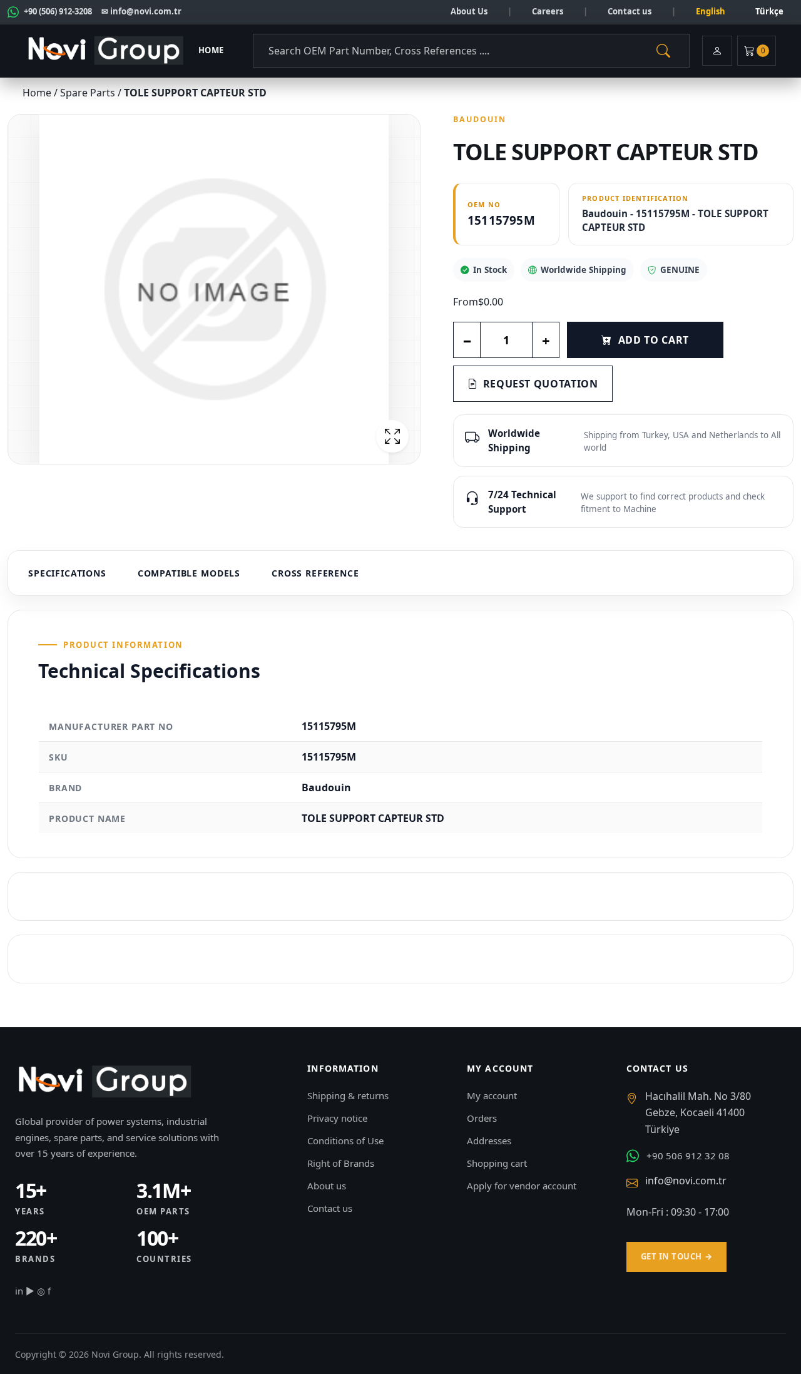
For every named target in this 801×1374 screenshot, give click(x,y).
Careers (547, 11)
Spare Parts (89, 93)
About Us (469, 11)
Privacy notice (337, 1118)
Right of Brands (340, 1163)
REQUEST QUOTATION (540, 384)
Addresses (489, 1140)
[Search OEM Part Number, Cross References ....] (663, 50)
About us (326, 1185)
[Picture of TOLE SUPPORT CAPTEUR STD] (214, 289)
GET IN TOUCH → (676, 1256)
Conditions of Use (345, 1140)
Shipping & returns (348, 1095)
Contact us (629, 11)
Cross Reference (315, 573)
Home (211, 50)
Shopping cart (497, 1163)
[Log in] (717, 51)
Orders (482, 1118)
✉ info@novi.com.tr (141, 11)
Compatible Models (189, 573)
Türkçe (769, 11)
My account (492, 1095)
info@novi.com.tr (686, 1180)
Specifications (67, 573)
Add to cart (653, 340)
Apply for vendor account (521, 1185)
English (710, 11)
